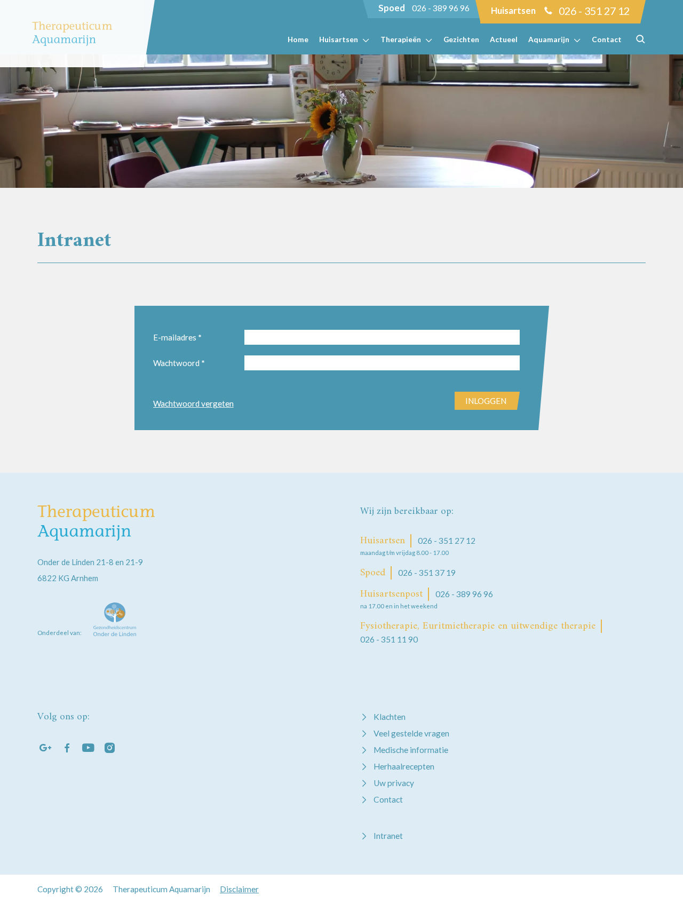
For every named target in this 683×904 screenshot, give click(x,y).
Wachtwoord (179, 363)
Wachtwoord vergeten (193, 403)
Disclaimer (239, 889)
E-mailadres (177, 337)
